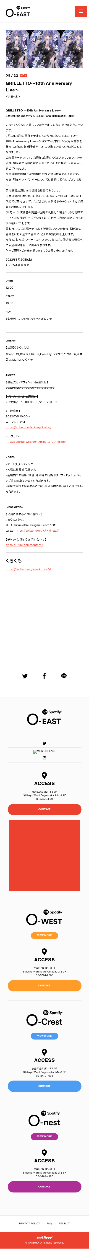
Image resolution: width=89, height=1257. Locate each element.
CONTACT (44, 809)
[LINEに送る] (64, 676)
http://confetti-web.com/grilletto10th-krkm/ (36, 441)
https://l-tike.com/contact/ (24, 545)
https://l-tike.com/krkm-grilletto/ (28, 427)
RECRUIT (64, 1223)
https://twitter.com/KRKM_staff (37, 530)
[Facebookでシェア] (44, 676)
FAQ (49, 1223)
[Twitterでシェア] (25, 676)
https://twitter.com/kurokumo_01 (28, 569)
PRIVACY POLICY (29, 1223)
